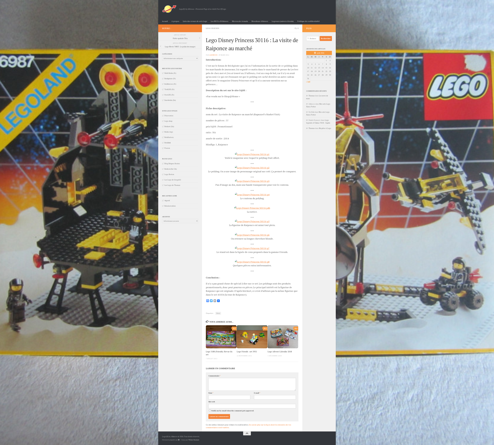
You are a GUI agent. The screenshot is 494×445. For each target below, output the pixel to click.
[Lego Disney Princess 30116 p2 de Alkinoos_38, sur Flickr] (252, 167)
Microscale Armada (240, 21)
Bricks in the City (170, 169)
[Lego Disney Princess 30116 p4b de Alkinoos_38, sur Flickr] (252, 207)
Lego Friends (212, 28)
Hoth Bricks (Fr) (170, 73)
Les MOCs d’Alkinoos (219, 21)
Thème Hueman (193, 440)
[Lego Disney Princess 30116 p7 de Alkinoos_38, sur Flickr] (252, 248)
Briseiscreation (170, 206)
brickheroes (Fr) (170, 84)
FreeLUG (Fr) (169, 95)
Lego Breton (169, 174)
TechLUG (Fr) (169, 89)
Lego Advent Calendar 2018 (280, 351)
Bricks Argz (168, 132)
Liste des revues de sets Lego (195, 21)
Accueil (165, 21)
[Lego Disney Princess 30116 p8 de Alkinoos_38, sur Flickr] (252, 261)
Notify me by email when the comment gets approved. (232, 411)
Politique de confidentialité (308, 21)
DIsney (218, 313)
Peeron (167, 148)
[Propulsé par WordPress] (179, 440)
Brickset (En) (169, 126)
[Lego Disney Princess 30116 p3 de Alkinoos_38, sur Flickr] (252, 181)
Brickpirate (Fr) (170, 78)
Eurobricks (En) (170, 100)
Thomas (311, 96)
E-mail (257, 393)
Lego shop (168, 121)
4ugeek (167, 200)
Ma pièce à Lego (325, 128)
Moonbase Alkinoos (260, 21)
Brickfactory (169, 137)
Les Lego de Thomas (172, 185)
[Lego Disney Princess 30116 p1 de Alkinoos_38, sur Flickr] (252, 154)
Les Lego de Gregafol (172, 180)
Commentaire (214, 376)
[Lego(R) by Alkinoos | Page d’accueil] (169, 9)
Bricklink (167, 143)
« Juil (308, 82)
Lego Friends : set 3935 (247, 351)
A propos (175, 21)
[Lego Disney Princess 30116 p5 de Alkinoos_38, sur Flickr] (252, 221)
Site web (211, 402)
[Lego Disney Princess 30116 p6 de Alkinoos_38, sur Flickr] (252, 234)
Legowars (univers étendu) (283, 21)
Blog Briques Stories (172, 163)
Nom (210, 393)
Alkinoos (213, 55)
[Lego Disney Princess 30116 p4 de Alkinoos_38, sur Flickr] (252, 194)
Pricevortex (168, 115)
